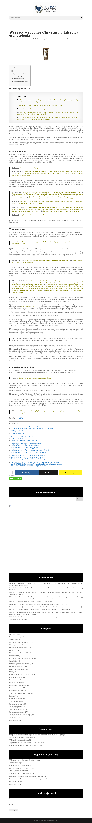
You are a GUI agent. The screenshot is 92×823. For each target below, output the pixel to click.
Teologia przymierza (15, 707)
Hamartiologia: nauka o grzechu (19, 664)
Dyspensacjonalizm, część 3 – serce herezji (24, 447)
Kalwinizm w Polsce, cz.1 (17, 781)
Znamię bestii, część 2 (16, 763)
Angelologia (13, 634)
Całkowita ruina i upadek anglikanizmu (21, 773)
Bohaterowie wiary (15, 637)
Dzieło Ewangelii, (16, 432)
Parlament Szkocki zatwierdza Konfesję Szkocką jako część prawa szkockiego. (43, 604)
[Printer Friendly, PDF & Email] (15, 478)
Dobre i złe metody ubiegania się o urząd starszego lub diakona (29, 779)
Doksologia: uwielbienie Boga (18, 647)
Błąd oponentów (18, 76)
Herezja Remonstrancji (16, 666)
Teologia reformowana (16, 709)
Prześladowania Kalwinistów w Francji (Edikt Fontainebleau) (37, 617)
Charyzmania (13, 639)
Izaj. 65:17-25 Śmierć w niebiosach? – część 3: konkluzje (29, 466)
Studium (12, 696)
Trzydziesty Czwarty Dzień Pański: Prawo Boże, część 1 (27, 743)
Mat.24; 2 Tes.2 (51, 139)
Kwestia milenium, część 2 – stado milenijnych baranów (28, 457)
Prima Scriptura (14, 680)
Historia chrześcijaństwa (16, 669)
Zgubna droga (13, 720)
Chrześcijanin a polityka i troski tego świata (23, 737)
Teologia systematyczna (16, 712)
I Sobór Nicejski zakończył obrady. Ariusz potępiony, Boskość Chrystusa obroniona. (44, 609)
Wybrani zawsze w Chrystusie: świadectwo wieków (25, 745)
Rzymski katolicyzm (15, 688)
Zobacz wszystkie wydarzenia (18, 619)
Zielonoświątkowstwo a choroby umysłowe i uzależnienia (27, 776)
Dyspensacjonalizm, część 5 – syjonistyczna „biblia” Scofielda (30, 450)
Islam (11, 672)
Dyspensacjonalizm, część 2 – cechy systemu (25, 445)
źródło (21, 418)
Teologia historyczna (15, 704)
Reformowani (24, 39)
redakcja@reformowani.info (48, 820)
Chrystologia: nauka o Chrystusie (19, 642)
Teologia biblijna (14, 701)
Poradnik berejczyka (15, 677)
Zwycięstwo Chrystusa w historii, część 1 (24, 440)
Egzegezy (42, 39)
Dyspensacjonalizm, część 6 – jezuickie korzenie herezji (28, 452)
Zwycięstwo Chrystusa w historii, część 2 (22, 768)
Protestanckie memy (15, 682)
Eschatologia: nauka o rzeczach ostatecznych (60, 39)
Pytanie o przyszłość (19, 74)
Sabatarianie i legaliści (16, 690)
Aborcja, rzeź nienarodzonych (18, 771)
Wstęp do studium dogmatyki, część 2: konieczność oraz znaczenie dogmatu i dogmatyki (37, 735)
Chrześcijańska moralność (17, 645)
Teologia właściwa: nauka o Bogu (20, 715)
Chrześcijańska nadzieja (20, 81)
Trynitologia (13, 717)
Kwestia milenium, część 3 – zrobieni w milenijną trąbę (28, 459)
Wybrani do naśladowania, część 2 (20, 740)
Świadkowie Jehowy (15, 698)
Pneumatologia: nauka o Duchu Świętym (22, 674)
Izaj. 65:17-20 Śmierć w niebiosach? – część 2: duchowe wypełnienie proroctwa (36, 464)
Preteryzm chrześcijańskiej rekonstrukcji (23, 437)
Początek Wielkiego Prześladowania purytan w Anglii (35, 601)
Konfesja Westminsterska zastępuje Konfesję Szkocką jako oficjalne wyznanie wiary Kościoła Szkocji (50, 607)
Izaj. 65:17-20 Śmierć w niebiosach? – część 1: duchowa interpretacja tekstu (35, 462)
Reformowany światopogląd (18, 685)
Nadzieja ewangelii (17, 430)
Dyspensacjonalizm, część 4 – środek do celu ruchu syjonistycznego (32, 449)
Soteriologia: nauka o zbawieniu (19, 693)
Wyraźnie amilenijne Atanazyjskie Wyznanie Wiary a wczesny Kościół (33, 428)
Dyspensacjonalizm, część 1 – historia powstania (26, 444)
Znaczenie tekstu (18, 78)
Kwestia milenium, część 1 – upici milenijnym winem (28, 455)
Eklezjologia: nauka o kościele (18, 653)
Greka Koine (13, 661)
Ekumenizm (13, 656)
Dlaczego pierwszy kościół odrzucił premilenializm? (27, 427)
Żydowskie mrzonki (17, 439)
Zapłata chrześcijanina (18, 433)
